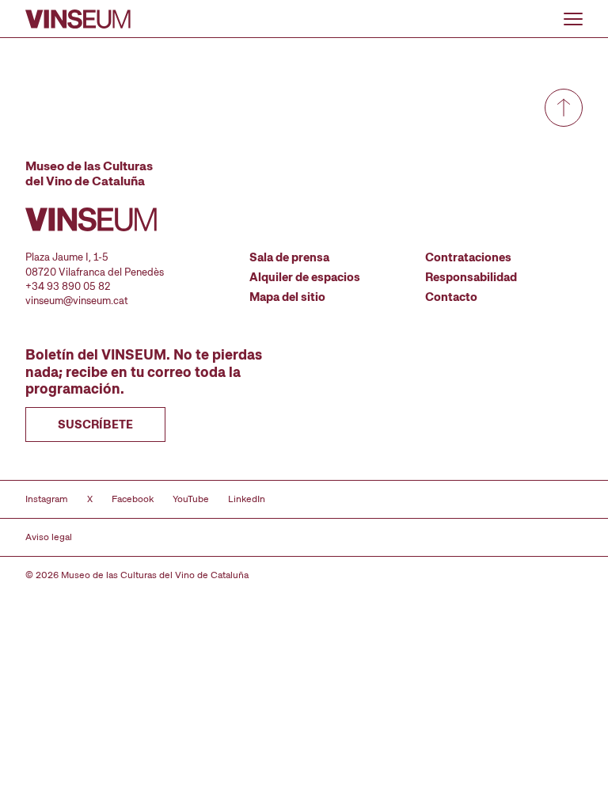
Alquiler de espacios (304, 277)
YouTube (191, 499)
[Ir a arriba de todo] (564, 108)
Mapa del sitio (287, 297)
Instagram (46, 499)
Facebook (133, 499)
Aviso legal (48, 537)
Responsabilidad (471, 277)
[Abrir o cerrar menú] (573, 19)
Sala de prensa (289, 257)
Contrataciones (468, 257)
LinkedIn (246, 499)
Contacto (451, 297)
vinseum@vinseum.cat (76, 300)
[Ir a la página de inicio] (78, 19)
